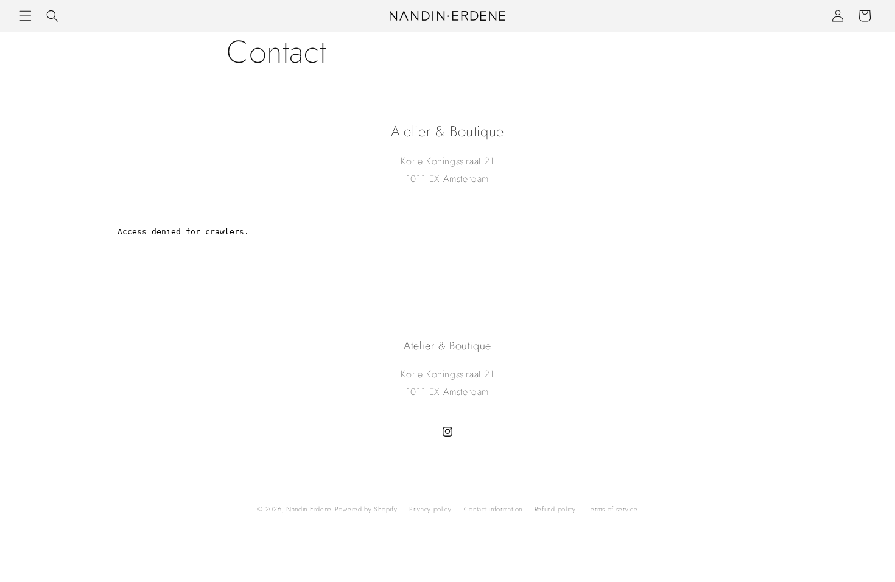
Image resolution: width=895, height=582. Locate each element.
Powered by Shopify (366, 509)
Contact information (493, 509)
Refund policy (555, 509)
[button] (25, 15)
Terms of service (612, 509)
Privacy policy (430, 509)
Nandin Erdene (309, 509)
